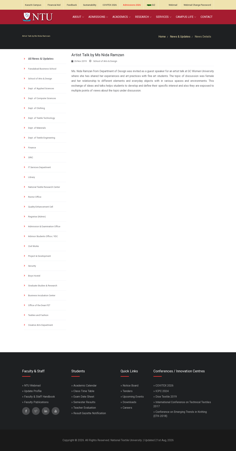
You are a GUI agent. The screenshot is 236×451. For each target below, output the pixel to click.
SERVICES (162, 17)
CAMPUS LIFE (184, 17)
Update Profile (33, 391)
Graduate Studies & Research (42, 285)
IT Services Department (39, 167)
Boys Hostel (34, 275)
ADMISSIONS (96, 17)
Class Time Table (83, 391)
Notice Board (130, 385)
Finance (32, 147)
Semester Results (84, 402)
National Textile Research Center (44, 187)
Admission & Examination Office (44, 226)
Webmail (173, 5)
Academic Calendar (85, 385)
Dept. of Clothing (36, 108)
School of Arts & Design (40, 78)
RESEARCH (142, 17)
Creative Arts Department (40, 325)
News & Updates (180, 36)
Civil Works (33, 246)
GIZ (153, 5)
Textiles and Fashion (38, 315)
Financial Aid (54, 5)
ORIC (30, 157)
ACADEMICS (120, 17)
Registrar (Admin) (37, 216)
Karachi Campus (33, 5)
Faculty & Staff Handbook (39, 396)
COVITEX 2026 (110, 5)
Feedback (72, 5)
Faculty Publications (36, 402)
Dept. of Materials (37, 128)
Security (32, 266)
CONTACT (207, 17)
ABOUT (77, 17)
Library (31, 177)
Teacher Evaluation (84, 407)
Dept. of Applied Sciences (41, 88)
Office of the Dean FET (39, 305)
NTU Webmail (32, 385)
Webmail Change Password (197, 5)
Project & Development (39, 256)
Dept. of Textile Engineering (41, 137)
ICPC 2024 (162, 391)
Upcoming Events (133, 396)
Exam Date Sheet (83, 396)
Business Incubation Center (41, 295)
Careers (127, 407)
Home (162, 36)
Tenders (128, 391)
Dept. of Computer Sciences (42, 98)
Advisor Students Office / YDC (43, 236)
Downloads (129, 402)
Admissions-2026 (132, 5)
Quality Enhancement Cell (40, 206)
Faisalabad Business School (42, 68)
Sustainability (89, 5)
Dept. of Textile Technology (41, 118)
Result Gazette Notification (89, 413)
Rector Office (34, 197)
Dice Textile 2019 (166, 396)
